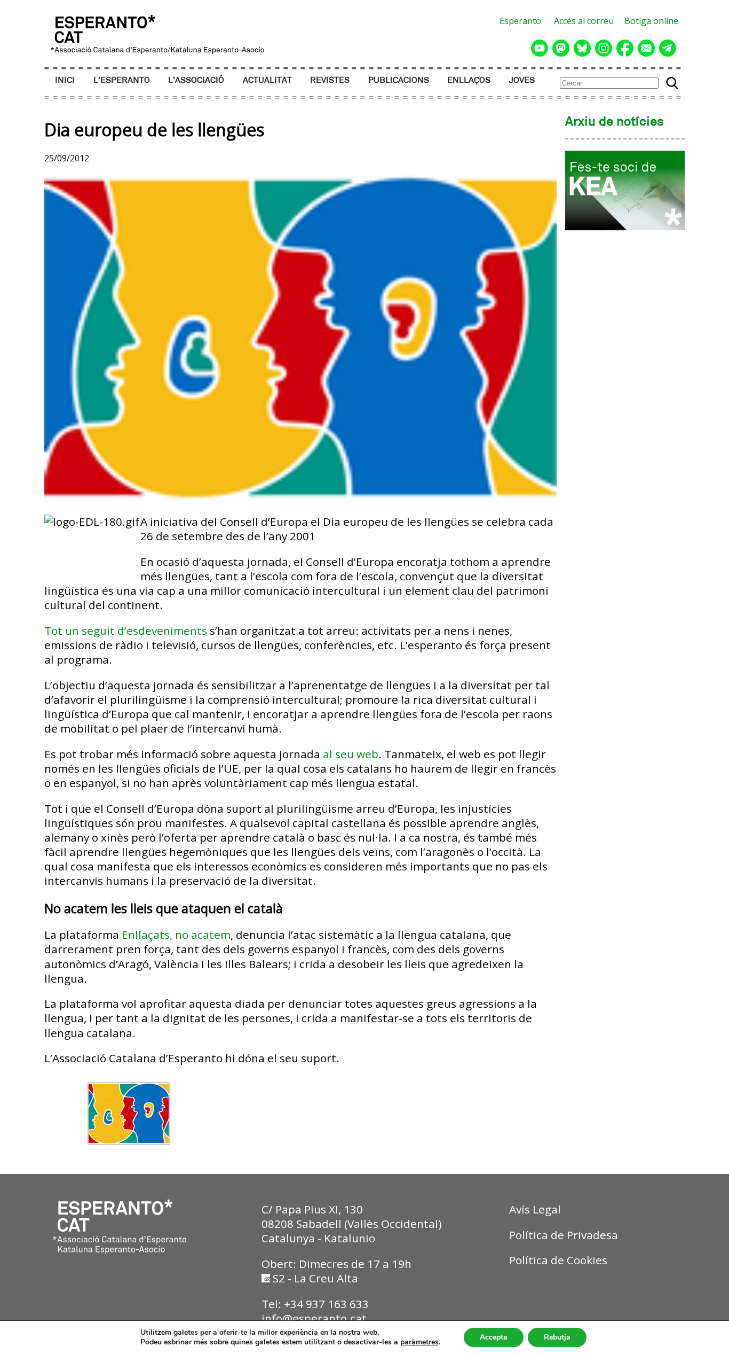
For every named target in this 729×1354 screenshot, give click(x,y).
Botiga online (651, 21)
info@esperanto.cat (314, 1318)
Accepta (494, 1337)
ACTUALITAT (267, 80)
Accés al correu (584, 21)
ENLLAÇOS (468, 80)
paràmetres (419, 1342)
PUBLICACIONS (398, 80)
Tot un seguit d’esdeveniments (125, 630)
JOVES (522, 80)
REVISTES (330, 80)
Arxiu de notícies (614, 122)
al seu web (350, 753)
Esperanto (520, 21)
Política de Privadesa (563, 1234)
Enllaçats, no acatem (176, 934)
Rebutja (557, 1337)
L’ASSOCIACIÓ (196, 80)
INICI (65, 80)
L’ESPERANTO (121, 80)
